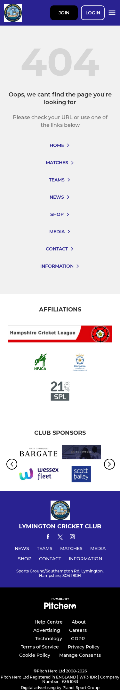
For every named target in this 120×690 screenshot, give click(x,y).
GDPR (78, 638)
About (79, 622)
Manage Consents (80, 655)
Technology (48, 638)
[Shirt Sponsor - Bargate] (39, 453)
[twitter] (60, 538)
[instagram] (72, 537)
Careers (78, 630)
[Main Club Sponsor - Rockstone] (81, 453)
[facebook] (48, 537)
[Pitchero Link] (60, 607)
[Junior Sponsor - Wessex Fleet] (39, 475)
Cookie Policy (34, 655)
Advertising (46, 630)
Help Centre (49, 622)
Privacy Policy (84, 647)
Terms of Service (40, 647)
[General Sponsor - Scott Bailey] (81, 475)
